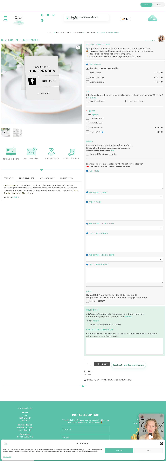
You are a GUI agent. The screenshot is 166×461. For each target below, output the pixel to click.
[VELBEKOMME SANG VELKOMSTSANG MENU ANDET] (124, 197)
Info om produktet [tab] (26, 178)
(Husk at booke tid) (25, 430)
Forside (50, 32)
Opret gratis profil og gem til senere (128, 365)
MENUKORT (79, 32)
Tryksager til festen (64, 32)
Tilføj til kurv (102, 364)
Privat (146, 5)
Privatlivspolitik (7, 457)
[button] (161, 443)
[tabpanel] (41, 191)
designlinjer (16, 197)
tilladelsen (127, 316)
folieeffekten (92, 98)
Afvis (148, 450)
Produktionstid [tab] (66, 178)
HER (112, 150)
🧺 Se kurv (125, 19)
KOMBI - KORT (90, 32)
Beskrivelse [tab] (8, 178)
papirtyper (95, 114)
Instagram (96, 321)
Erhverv (158, 5)
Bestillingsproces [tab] (47, 178)
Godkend (119, 450)
